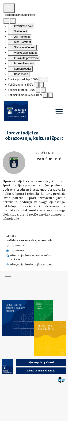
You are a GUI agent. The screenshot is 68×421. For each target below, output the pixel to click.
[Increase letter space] (50, 95)
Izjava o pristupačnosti (41, 362)
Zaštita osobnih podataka (41, 370)
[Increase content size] (46, 79)
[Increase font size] (41, 84)
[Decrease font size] (36, 84)
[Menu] (59, 112)
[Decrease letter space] (45, 95)
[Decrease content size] (41, 79)
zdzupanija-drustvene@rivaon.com (31, 264)
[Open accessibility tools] (9, 8)
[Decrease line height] (38, 90)
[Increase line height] (43, 90)
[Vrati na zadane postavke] (6, 21)
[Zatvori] (13, 21)
